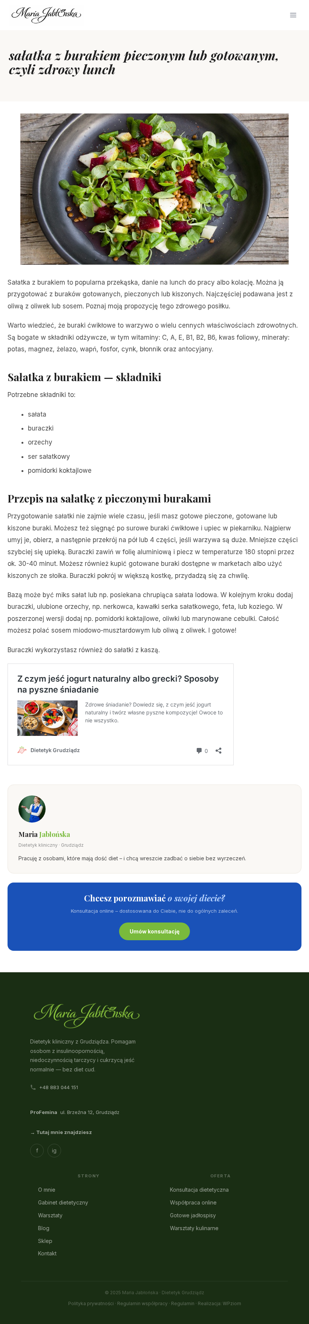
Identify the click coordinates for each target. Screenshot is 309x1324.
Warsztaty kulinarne (194, 1228)
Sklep (45, 1241)
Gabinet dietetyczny (63, 1202)
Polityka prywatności (91, 1303)
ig (54, 1150)
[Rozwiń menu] (293, 15)
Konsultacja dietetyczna (199, 1189)
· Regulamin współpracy (141, 1303)
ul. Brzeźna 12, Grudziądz (74, 1112)
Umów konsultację (154, 931)
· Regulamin (181, 1303)
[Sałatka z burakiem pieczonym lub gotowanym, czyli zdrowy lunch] (154, 189)
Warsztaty (50, 1215)
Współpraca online (193, 1202)
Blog (43, 1228)
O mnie (46, 1189)
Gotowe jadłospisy (193, 1215)
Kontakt (47, 1253)
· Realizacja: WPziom (218, 1303)
